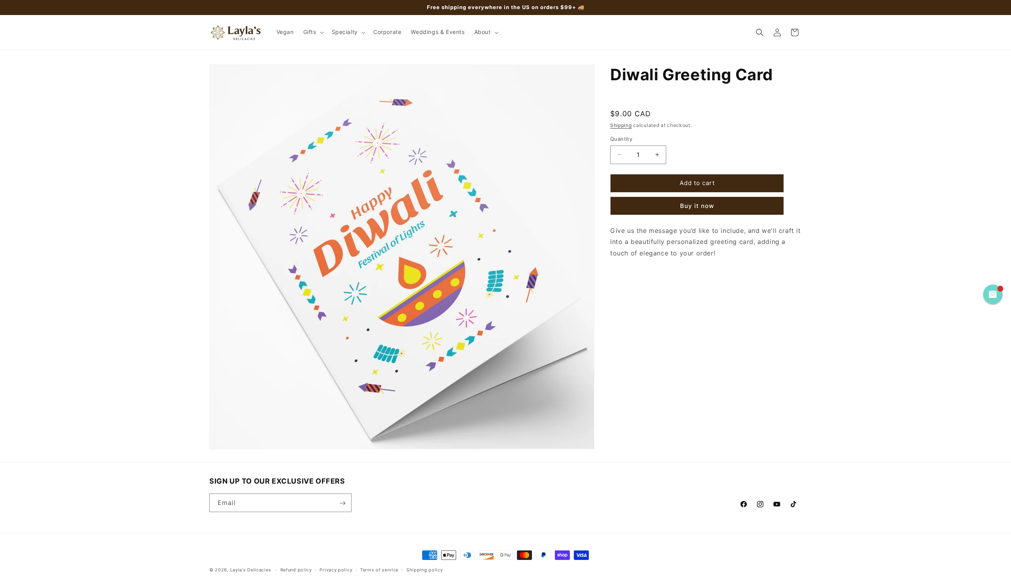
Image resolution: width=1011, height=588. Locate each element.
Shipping (621, 125)
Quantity (621, 139)
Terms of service (379, 569)
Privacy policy (335, 569)
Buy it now (697, 205)
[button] (313, 32)
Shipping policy (424, 569)
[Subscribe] (342, 503)
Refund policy (296, 569)
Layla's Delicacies (250, 570)
